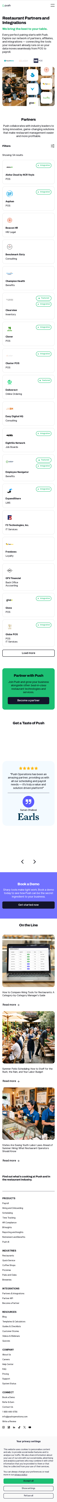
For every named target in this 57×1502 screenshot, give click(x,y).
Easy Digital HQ (14, 416)
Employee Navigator (17, 472)
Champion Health (15, 281)
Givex (9, 608)
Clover (9, 337)
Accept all (28, 1481)
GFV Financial (13, 578)
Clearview (11, 310)
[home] (6, 6)
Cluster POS (12, 363)
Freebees (11, 552)
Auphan (10, 201)
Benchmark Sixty (15, 255)
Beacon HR (12, 228)
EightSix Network (15, 443)
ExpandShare (13, 499)
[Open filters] (53, 146)
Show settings (28, 1488)
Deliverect (12, 390)
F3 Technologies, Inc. (17, 525)
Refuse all (28, 1496)
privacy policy (20, 1475)
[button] (53, 6)
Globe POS (12, 634)
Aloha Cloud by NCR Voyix (20, 175)
